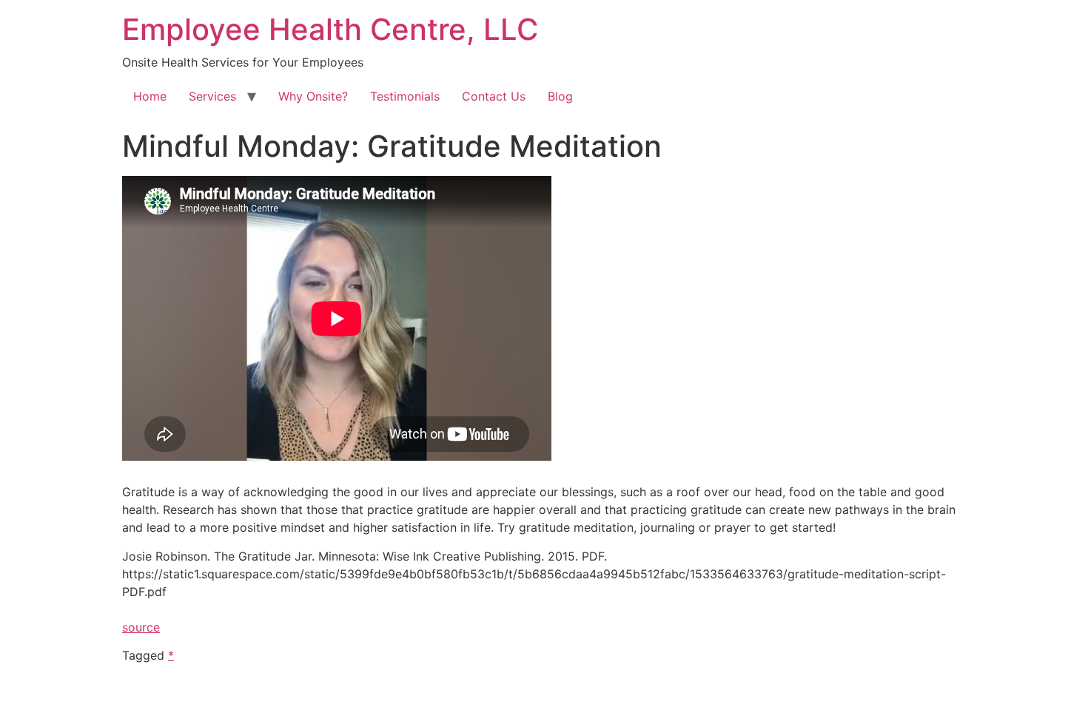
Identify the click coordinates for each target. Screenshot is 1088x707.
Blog (560, 96)
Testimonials (405, 96)
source (141, 627)
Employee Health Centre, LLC (330, 29)
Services (212, 96)
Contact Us (493, 96)
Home (150, 96)
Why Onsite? (313, 96)
